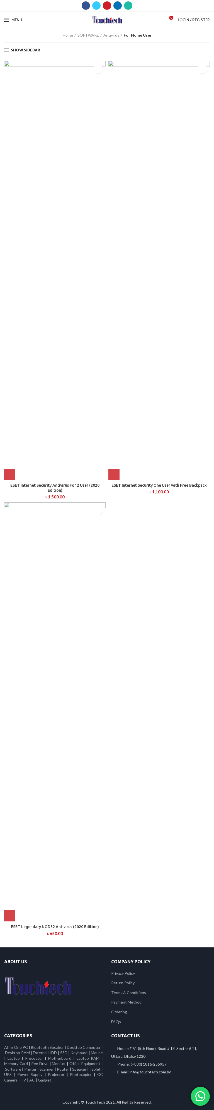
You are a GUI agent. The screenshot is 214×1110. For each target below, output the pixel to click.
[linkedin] (117, 5)
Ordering (119, 1011)
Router (63, 1069)
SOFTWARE (88, 35)
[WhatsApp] (128, 5)
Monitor (59, 1063)
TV (23, 1080)
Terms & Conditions (128, 992)
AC (32, 1080)
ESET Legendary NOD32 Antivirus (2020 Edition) (55, 926)
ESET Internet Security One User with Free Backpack (159, 485)
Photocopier (81, 1074)
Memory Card (16, 1063)
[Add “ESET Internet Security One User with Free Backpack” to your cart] (114, 474)
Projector (56, 1074)
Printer (30, 1069)
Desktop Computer (84, 1047)
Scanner (47, 1069)
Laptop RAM (88, 1058)
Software (13, 1069)
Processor (34, 1058)
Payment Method (126, 1002)
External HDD (45, 1052)
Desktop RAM (17, 1052)
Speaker (79, 1069)
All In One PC (16, 1047)
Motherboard (59, 1058)
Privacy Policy (123, 973)
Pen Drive (39, 1063)
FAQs (116, 1021)
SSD (63, 1052)
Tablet (95, 1069)
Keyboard (79, 1052)
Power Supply (29, 1074)
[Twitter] (96, 5)
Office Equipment (85, 1063)
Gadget (44, 1080)
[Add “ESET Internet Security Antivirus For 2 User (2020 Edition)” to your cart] (9, 474)
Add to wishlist (98, 68)
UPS (8, 1074)
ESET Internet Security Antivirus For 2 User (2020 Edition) (54, 488)
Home (68, 35)
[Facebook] (86, 5)
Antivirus (111, 35)
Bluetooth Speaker (47, 1047)
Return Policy (123, 982)
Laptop (14, 1058)
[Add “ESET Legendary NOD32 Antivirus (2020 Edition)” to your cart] (9, 915)
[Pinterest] (107, 5)
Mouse (97, 1052)
